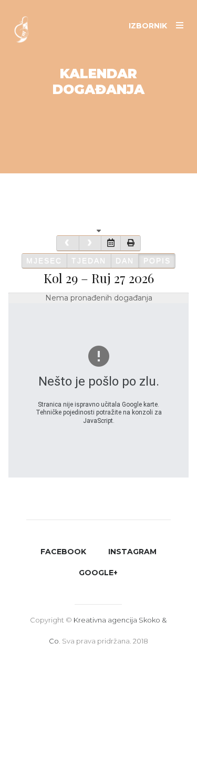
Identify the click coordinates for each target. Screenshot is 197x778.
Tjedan (88, 260)
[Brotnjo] (26, 34)
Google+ (98, 572)
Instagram (132, 551)
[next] (90, 243)
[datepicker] (111, 243)
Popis (157, 260)
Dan (125, 260)
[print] (130, 243)
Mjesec (44, 260)
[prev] (67, 243)
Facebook (63, 551)
